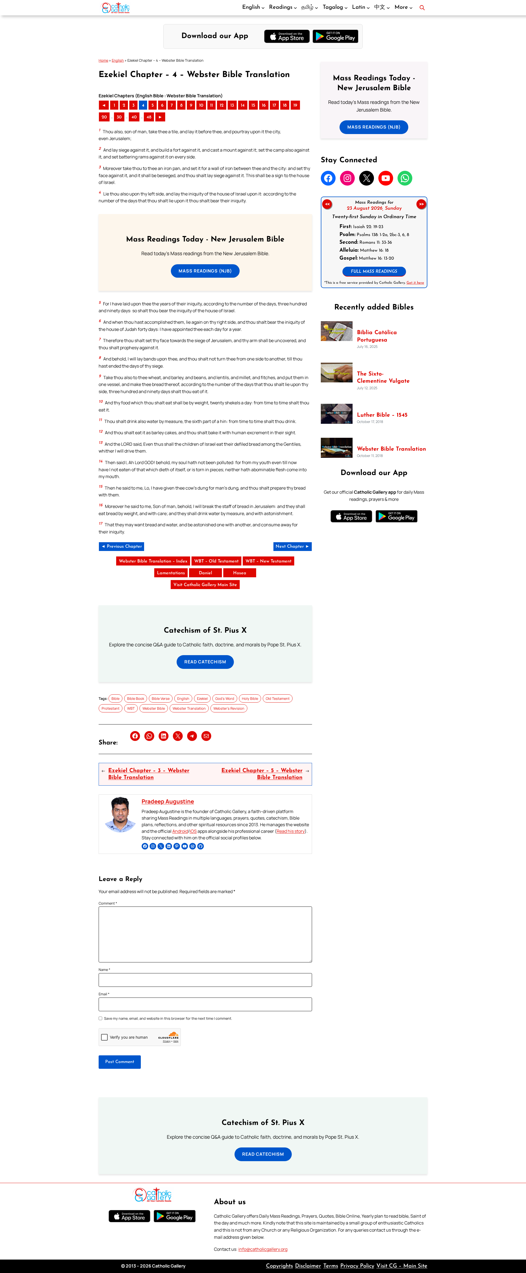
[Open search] (422, 7)
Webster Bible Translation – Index (153, 561)
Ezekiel (202, 698)
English (118, 60)
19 (295, 105)
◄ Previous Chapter (121, 546)
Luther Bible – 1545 (382, 415)
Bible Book (135, 698)
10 (201, 105)
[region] (374, 242)
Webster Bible (153, 708)
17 (274, 105)
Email (104, 993)
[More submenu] (411, 7)
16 (264, 105)
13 (232, 105)
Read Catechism (205, 662)
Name (104, 969)
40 (134, 117)
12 (222, 105)
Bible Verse (161, 698)
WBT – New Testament (268, 561)
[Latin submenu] (368, 7)
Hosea (239, 573)
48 (149, 117)
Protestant (110, 708)
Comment (108, 903)
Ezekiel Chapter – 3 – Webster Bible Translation (148, 774)
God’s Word (224, 698)
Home (103, 60)
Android (180, 831)
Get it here (415, 283)
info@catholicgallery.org (262, 1249)
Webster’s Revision (228, 708)
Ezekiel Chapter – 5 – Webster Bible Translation (261, 774)
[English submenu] (263, 7)
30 (119, 117)
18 (285, 105)
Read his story (291, 831)
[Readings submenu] (295, 7)
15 (253, 105)
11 (211, 105)
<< (327, 203)
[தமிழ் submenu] (316, 7)
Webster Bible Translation (391, 449)
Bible (115, 698)
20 (104, 117)
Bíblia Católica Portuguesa (377, 336)
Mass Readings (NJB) (205, 271)
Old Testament (278, 698)
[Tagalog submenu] (346, 7)
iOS (193, 831)
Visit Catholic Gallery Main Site (205, 585)
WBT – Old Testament (216, 561)
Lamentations (171, 573)
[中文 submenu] (388, 7)
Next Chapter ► (293, 546)
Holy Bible (250, 698)
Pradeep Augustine (168, 801)
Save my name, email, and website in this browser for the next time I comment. (168, 1018)
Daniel (205, 573)
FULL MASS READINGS (374, 272)
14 (243, 105)
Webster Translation (189, 708)
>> (421, 203)
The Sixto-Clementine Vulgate (383, 377)
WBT (131, 708)
